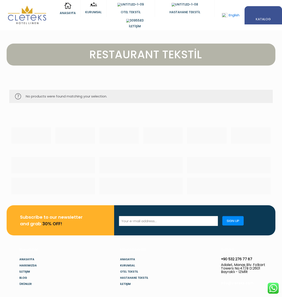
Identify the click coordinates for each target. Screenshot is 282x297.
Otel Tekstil (129, 271)
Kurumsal (127, 265)
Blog (23, 278)
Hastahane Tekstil (134, 278)
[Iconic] (75, 135)
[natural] (206, 135)
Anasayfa (26, 259)
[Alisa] (31, 135)
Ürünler (25, 284)
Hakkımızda (28, 265)
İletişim (24, 271)
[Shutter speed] (250, 135)
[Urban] (163, 135)
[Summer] (119, 135)
